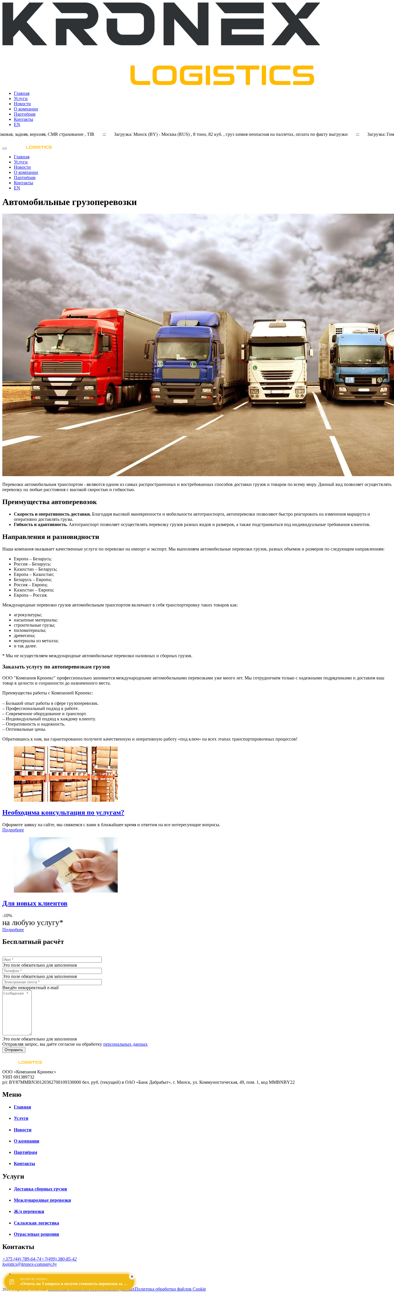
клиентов (34, 903)
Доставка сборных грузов (40, 1188)
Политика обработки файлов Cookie (170, 1289)
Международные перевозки (42, 1200)
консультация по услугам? (63, 812)
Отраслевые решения (36, 1234)
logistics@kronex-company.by (29, 1264)
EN (17, 124)
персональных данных (125, 1044)
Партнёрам (24, 114)
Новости (22, 103)
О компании (26, 108)
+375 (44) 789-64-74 (21, 1259)
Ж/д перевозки (29, 1211)
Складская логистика (36, 1222)
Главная (21, 93)
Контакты (23, 119)
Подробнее (13, 829)
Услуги (21, 98)
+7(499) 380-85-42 (59, 1259)
